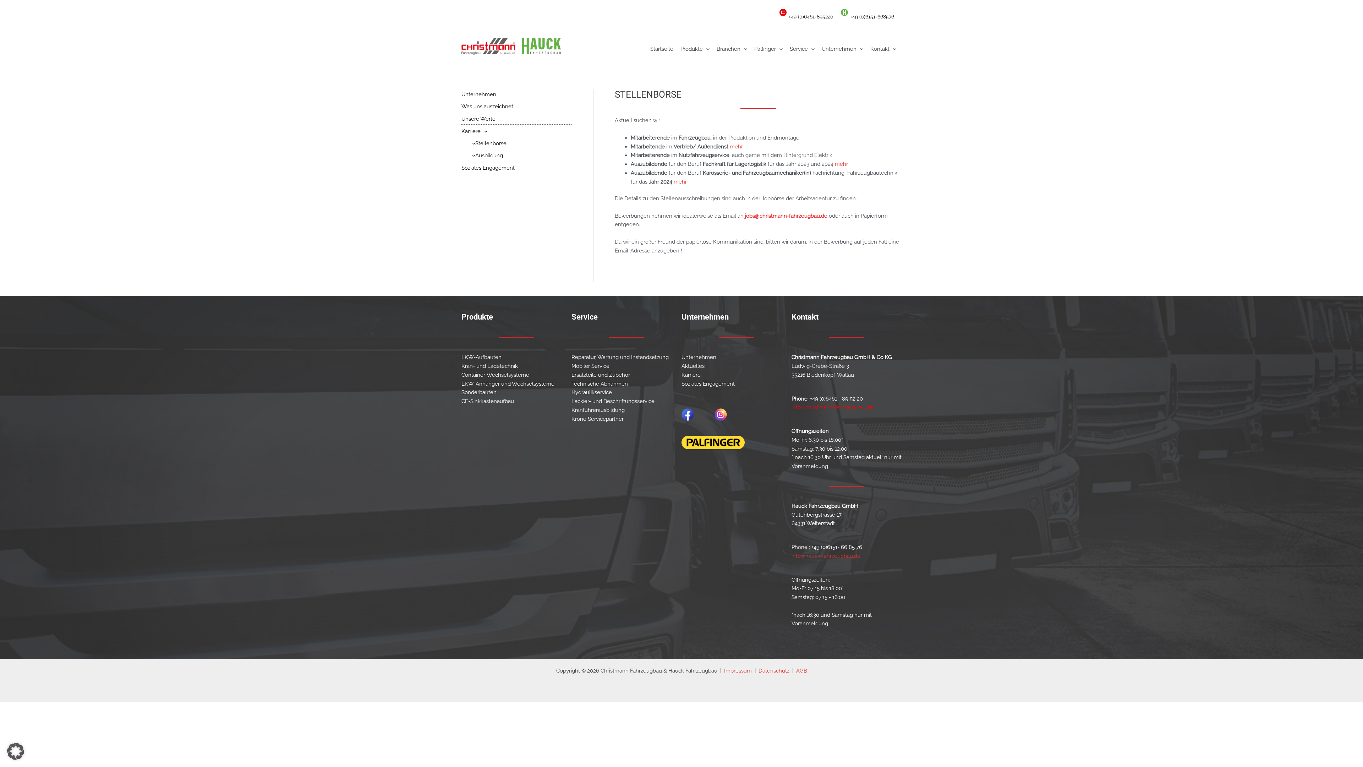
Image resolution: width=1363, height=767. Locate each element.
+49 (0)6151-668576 (872, 17)
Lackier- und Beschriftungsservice (613, 401)
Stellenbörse (491, 143)
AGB (801, 671)
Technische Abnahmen (599, 384)
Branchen (728, 49)
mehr (736, 146)
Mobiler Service (590, 366)
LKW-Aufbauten (481, 357)
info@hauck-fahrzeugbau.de (826, 556)
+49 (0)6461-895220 (811, 17)
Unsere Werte (478, 119)
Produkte (691, 49)
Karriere (471, 131)
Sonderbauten (479, 392)
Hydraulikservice (591, 392)
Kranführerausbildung (598, 410)
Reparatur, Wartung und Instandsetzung (620, 357)
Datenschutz (774, 671)
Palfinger (765, 49)
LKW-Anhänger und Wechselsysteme (507, 384)
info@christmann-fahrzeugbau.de (832, 407)
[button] (706, 49)
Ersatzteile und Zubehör (600, 375)
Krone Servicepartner (597, 419)
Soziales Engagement (488, 168)
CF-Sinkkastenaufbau (487, 401)
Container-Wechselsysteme (495, 375)
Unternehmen (839, 49)
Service (799, 49)
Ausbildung (489, 155)
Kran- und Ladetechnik (489, 366)
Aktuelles (693, 366)
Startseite (661, 49)
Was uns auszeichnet (487, 106)
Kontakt (879, 49)
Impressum (738, 671)
